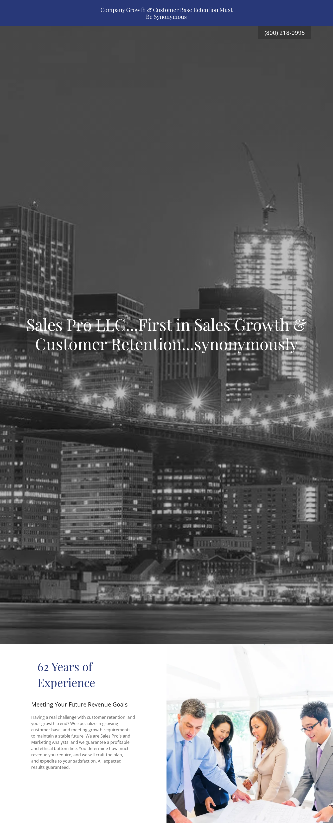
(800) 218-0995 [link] (285, 32)
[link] (166, 17)
